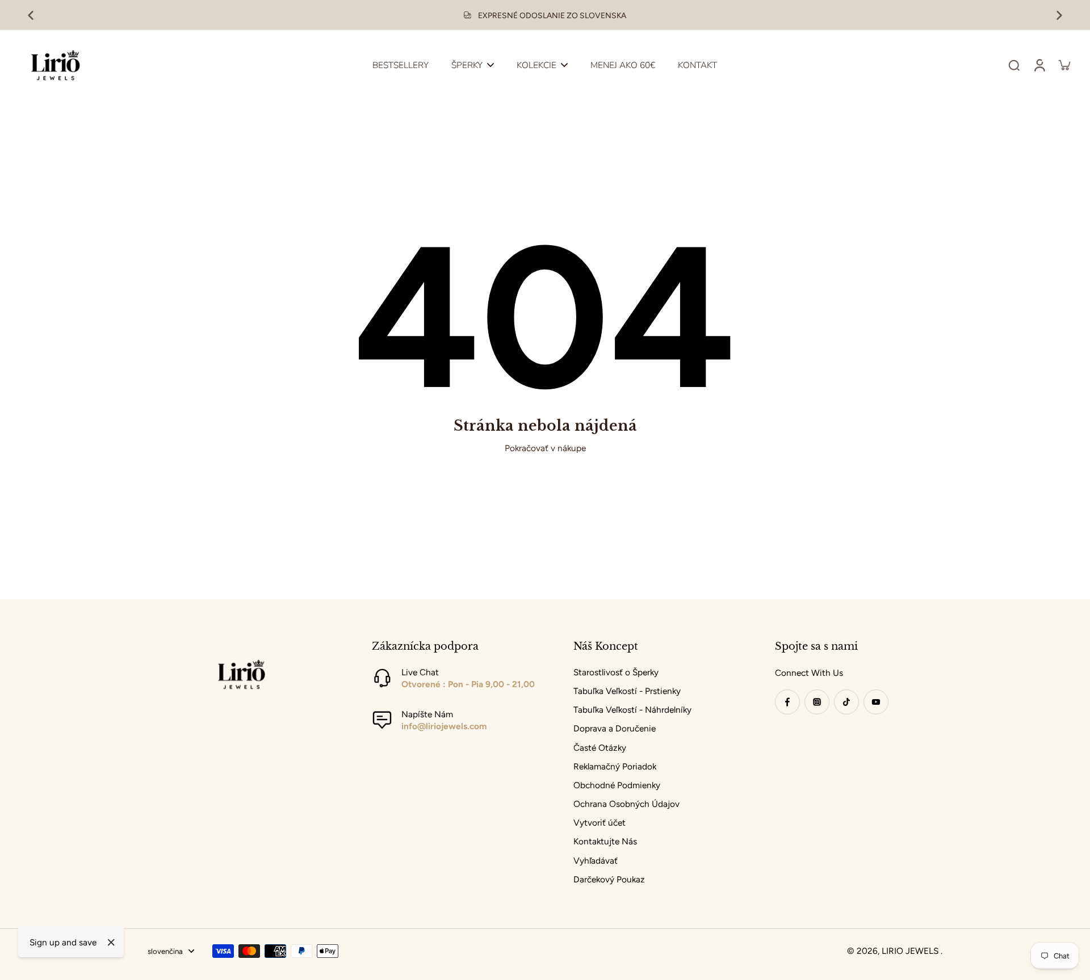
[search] (1013, 64)
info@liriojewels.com (444, 726)
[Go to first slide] (1059, 15)
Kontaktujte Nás (605, 841)
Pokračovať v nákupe (545, 448)
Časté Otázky (599, 747)
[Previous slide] (30, 15)
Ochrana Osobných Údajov (626, 803)
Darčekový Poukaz (609, 879)
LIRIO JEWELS (911, 950)
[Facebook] (787, 701)
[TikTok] (846, 701)
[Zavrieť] (111, 942)
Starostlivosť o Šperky (616, 672)
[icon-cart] (1063, 64)
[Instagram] (816, 701)
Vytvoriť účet (599, 822)
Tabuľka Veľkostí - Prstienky (627, 690)
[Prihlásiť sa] (1038, 64)
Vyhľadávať (595, 860)
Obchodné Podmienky (616, 785)
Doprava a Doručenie (614, 728)
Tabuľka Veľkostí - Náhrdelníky (632, 709)
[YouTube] (875, 701)
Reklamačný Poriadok (614, 766)
